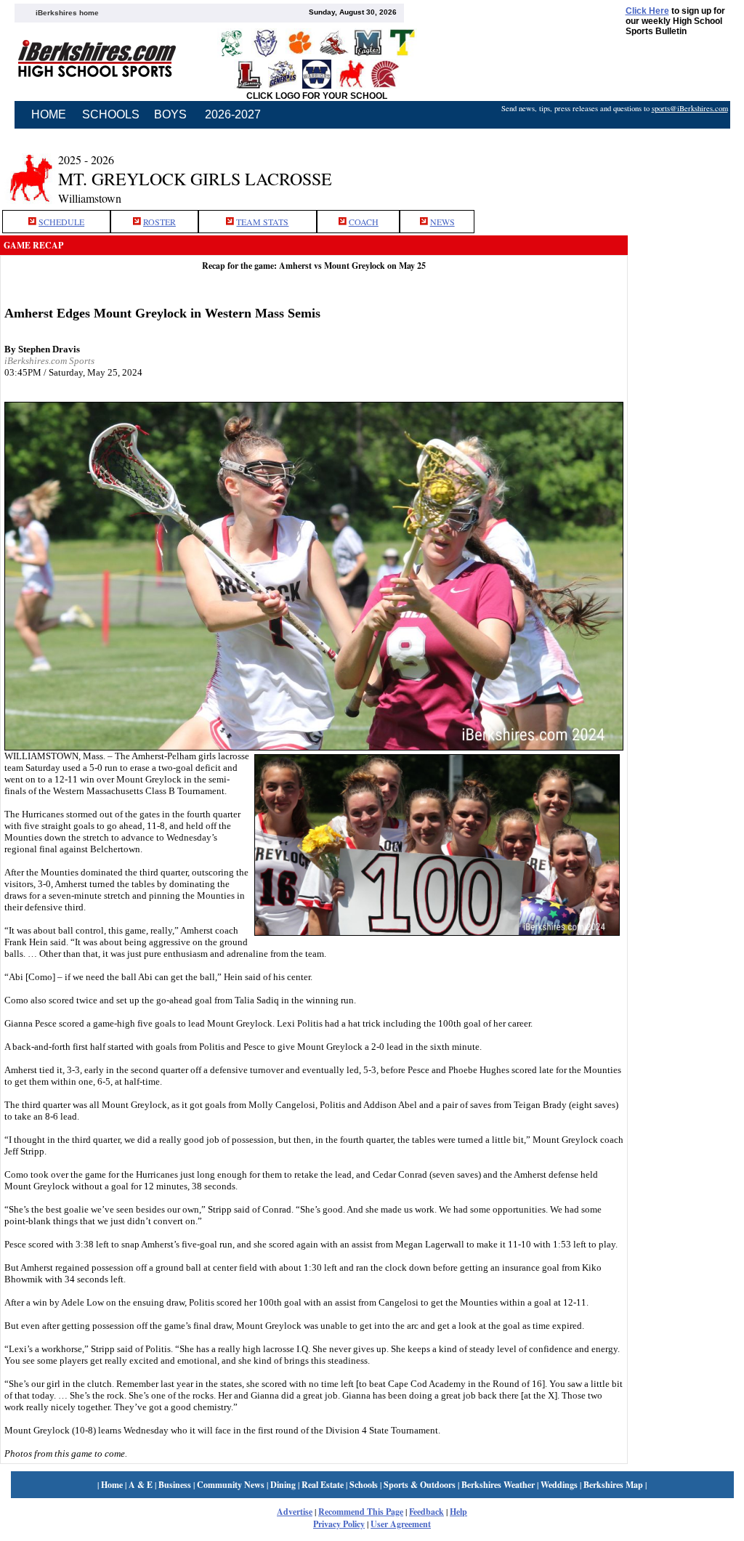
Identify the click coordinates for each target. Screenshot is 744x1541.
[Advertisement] (686, 365)
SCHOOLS (111, 114)
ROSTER (159, 221)
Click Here (647, 11)
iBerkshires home (67, 13)
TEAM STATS (262, 221)
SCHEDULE (61, 221)
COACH (364, 221)
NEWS (442, 221)
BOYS (170, 114)
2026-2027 (233, 114)
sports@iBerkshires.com (690, 108)
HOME (48, 114)
